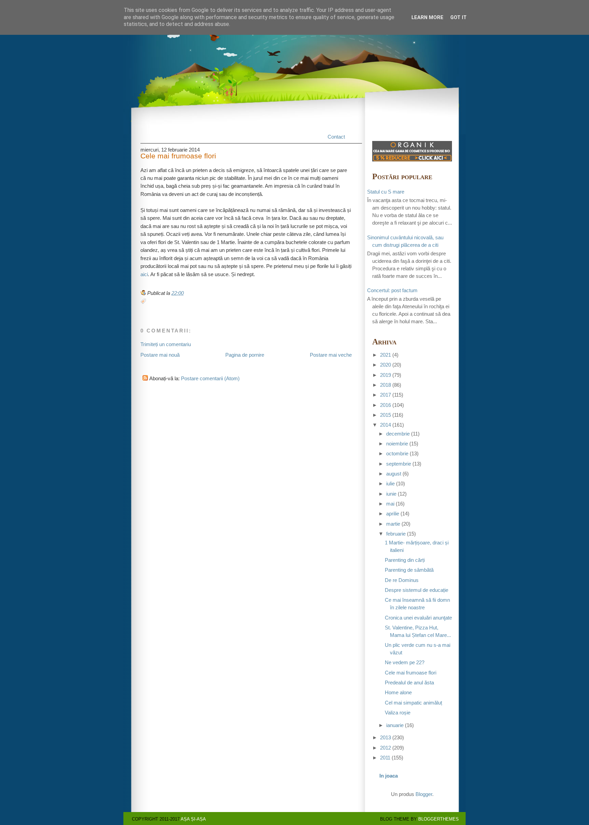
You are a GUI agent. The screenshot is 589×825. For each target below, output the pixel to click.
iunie (391, 494)
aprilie (392, 513)
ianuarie (395, 725)
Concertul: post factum (392, 290)
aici (144, 274)
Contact (336, 137)
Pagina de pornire (244, 355)
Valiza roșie (397, 712)
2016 (385, 405)
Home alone (398, 692)
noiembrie (397, 443)
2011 (385, 757)
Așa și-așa (193, 819)
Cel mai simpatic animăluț (413, 703)
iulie (390, 483)
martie (393, 524)
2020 (385, 365)
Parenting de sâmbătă (409, 570)
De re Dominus (402, 580)
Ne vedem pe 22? (404, 662)
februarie (396, 534)
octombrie (397, 453)
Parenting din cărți (405, 560)
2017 (385, 395)
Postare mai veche (331, 355)
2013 (385, 737)
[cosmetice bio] (412, 159)
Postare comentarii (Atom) (210, 378)
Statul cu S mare (385, 192)
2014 (385, 425)
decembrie (398, 434)
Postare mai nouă (160, 355)
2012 (385, 748)
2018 (385, 385)
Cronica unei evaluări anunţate (418, 618)
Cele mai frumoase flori (178, 156)
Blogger (424, 794)
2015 (385, 415)
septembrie (398, 464)
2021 (385, 355)
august (393, 473)
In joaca (388, 776)
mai (390, 504)
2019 (385, 375)
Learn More (427, 17)
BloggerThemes (438, 819)
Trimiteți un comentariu (165, 344)
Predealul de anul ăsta (409, 682)
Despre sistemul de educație (416, 590)
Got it (458, 17)
